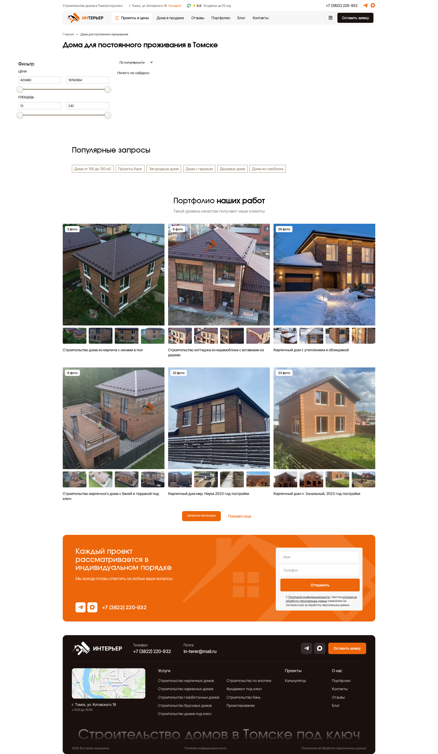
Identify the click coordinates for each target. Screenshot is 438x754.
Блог (241, 18)
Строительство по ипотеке (249, 680)
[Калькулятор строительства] (331, 18)
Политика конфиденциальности (205, 748)
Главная (68, 34)
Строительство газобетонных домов (188, 697)
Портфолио (220, 18)
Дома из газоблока (267, 168)
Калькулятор (295, 680)
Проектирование (241, 705)
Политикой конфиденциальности (309, 597)
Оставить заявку (355, 18)
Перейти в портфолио (201, 515)
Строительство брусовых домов (185, 705)
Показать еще (239, 516)
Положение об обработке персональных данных (334, 748)
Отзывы (197, 18)
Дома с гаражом (199, 168)
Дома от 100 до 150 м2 (92, 168)
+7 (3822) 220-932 (341, 5)
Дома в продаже (170, 18)
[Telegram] (365, 5)
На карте (174, 6)
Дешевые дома (232, 168)
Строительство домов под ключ (184, 713)
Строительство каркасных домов (185, 688)
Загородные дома (164, 168)
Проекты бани (130, 168)
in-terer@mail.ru (200, 651)
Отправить (320, 585)
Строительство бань (244, 697)
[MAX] (373, 5)
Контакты (261, 18)
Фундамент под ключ (244, 688)
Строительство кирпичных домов (186, 680)
